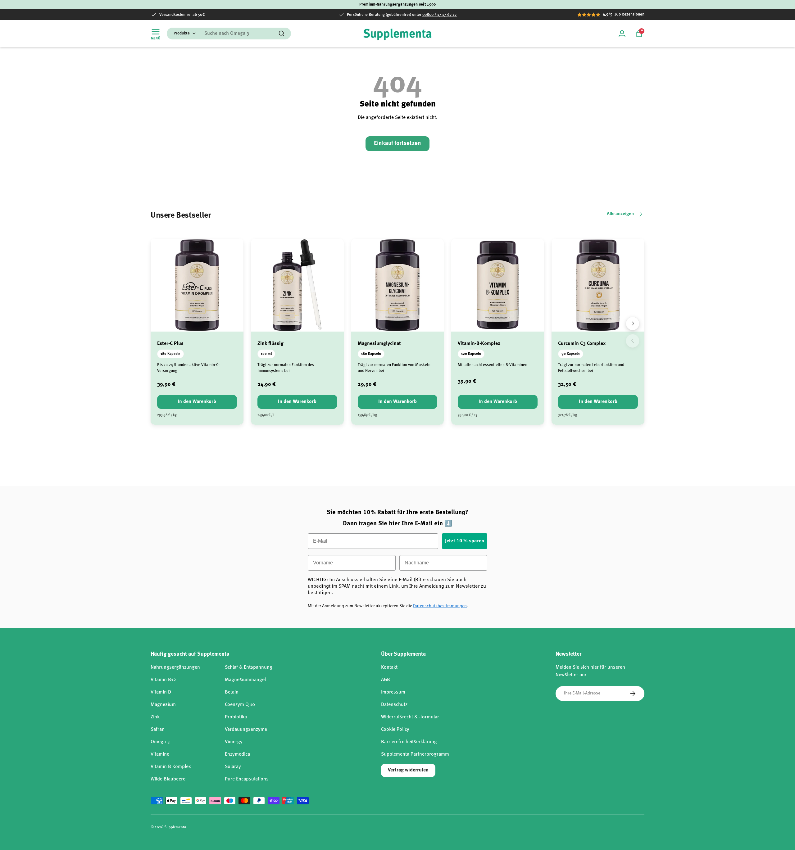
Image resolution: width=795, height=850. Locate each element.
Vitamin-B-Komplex (479, 343)
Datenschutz (394, 704)
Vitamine (160, 754)
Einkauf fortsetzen (397, 144)
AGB (385, 679)
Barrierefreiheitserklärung (409, 741)
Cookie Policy (395, 729)
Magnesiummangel (245, 679)
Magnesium (163, 704)
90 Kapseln (570, 354)
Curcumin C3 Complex (582, 343)
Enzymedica (237, 754)
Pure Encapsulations (247, 779)
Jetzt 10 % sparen (464, 541)
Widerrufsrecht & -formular (410, 717)
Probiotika (236, 717)
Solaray (233, 766)
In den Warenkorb (197, 401)
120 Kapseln (471, 354)
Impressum (393, 692)
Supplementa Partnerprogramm (415, 754)
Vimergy (234, 741)
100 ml (266, 354)
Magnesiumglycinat (379, 343)
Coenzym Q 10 (240, 704)
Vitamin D (161, 692)
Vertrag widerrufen (408, 770)
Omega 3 (160, 741)
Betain (231, 692)
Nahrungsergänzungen (175, 667)
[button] (639, 33)
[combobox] (229, 33)
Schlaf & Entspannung (248, 667)
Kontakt (389, 667)
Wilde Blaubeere (168, 779)
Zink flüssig (270, 343)
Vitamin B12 (163, 679)
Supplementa (175, 827)
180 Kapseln (170, 354)
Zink (155, 717)
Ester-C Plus (170, 343)
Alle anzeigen (620, 214)
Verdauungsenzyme (246, 729)
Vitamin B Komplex (171, 766)
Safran (158, 729)
